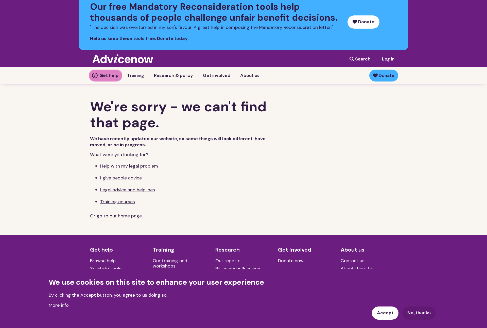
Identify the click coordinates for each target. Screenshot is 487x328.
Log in (388, 59)
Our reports (227, 261)
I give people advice (121, 178)
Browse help (103, 261)
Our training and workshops (170, 263)
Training (135, 75)
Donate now (291, 261)
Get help (108, 75)
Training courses (117, 202)
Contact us (352, 261)
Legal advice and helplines (127, 190)
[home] (122, 59)
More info (59, 305)
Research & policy (173, 75)
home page (130, 216)
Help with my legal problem (129, 166)
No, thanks (419, 312)
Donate (365, 22)
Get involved (216, 75)
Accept (385, 313)
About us (249, 75)
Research (227, 249)
